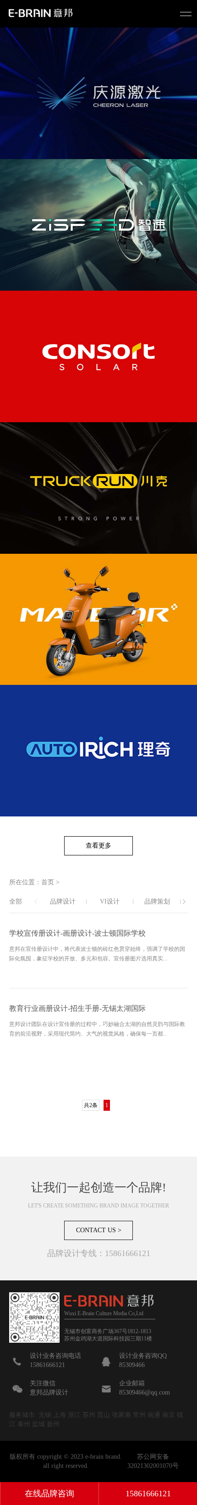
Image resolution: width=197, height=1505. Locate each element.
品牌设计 (63, 901)
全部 (15, 901)
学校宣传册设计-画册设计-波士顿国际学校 (77, 933)
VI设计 (110, 901)
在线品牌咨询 (49, 1493)
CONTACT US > (98, 1230)
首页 (47, 882)
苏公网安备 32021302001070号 (153, 1461)
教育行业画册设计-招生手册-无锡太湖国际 (77, 1008)
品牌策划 (157, 901)
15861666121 (148, 1493)
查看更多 (98, 845)
